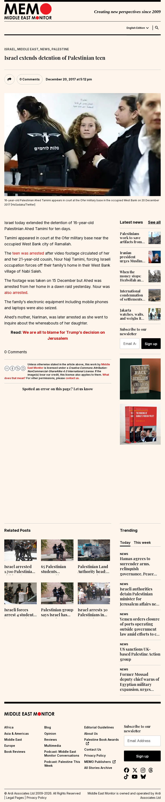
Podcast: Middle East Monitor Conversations (61, 753)
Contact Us (92, 749)
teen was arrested (28, 253)
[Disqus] (57, 451)
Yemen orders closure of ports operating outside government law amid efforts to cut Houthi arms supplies (140, 627)
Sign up (151, 344)
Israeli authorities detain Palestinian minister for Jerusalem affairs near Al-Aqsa (140, 597)
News (45, 49)
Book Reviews (14, 751)
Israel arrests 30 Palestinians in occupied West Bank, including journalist (92, 612)
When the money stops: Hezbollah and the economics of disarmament (132, 276)
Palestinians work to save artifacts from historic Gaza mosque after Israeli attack (131, 238)
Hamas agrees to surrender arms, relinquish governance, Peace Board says (137, 566)
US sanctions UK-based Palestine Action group (140, 654)
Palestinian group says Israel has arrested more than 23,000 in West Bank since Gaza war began (57, 612)
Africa (9, 727)
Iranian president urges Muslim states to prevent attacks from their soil (132, 257)
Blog (47, 727)
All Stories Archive (98, 768)
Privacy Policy (95, 755)
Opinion (50, 733)
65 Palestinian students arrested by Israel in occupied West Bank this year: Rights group (57, 569)
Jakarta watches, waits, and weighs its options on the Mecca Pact (132, 314)
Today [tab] (125, 542)
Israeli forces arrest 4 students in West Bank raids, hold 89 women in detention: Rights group (19, 612)
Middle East (27, 49)
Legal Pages (15, 797)
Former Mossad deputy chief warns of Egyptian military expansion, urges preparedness (139, 682)
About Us (91, 733)
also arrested (15, 292)
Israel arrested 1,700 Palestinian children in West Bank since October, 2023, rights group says (20, 569)
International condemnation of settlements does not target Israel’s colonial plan (132, 295)
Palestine (60, 49)
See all (154, 222)
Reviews (50, 739)
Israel (9, 49)
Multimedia (52, 745)
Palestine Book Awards (101, 739)
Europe (9, 745)
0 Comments (30, 79)
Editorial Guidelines (99, 727)
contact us (72, 378)
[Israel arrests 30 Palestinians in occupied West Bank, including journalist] (94, 593)
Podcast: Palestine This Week (62, 763)
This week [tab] (142, 542)
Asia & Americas (16, 733)
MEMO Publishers (97, 762)
